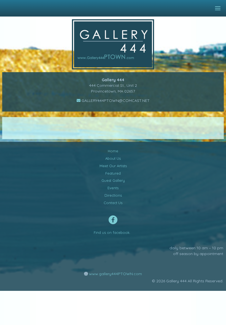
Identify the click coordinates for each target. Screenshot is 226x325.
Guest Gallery (113, 180)
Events (113, 188)
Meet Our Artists (113, 166)
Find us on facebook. (112, 232)
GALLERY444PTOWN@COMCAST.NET (115, 100)
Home (113, 151)
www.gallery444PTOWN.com (115, 273)
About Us (113, 158)
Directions (113, 195)
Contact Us (113, 203)
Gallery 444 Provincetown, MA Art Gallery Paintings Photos (117, 44)
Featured (113, 173)
